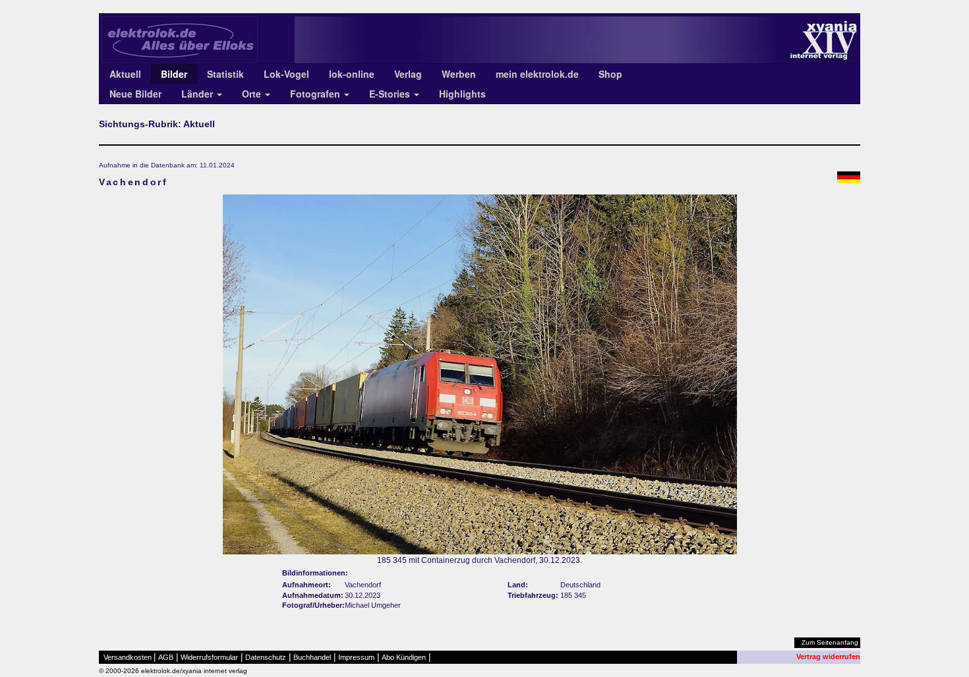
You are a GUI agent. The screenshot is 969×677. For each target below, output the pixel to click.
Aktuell (125, 73)
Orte (253, 93)
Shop (610, 73)
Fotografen (316, 93)
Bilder (174, 73)
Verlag (408, 73)
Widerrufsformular (209, 657)
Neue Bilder (135, 93)
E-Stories (391, 93)
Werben (459, 73)
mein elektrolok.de (537, 73)
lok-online (351, 73)
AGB (165, 657)
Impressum (356, 657)
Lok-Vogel (286, 73)
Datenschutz (265, 657)
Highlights (462, 93)
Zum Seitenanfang (830, 642)
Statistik (225, 73)
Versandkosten (128, 657)
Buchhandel (312, 657)
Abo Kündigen (404, 657)
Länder (198, 93)
